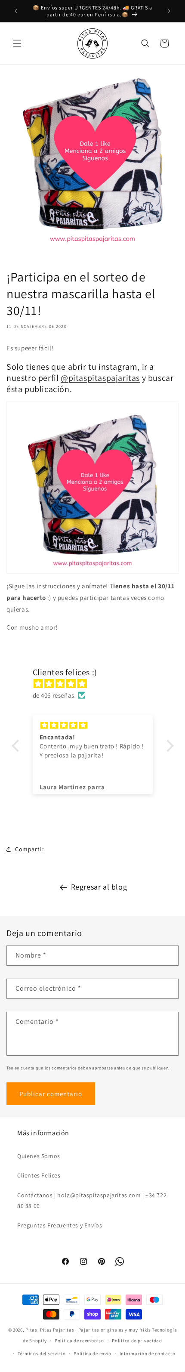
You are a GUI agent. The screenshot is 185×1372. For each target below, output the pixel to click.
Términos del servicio (42, 1353)
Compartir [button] (29, 849)
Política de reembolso (79, 1341)
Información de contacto (148, 1353)
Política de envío (92, 1353)
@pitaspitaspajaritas (100, 377)
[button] (17, 43)
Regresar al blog (99, 887)
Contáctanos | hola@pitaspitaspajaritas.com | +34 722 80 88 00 (91, 1200)
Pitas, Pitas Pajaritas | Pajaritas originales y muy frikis (88, 1330)
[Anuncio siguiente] (169, 11)
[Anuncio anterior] (15, 11)
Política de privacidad (137, 1341)
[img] (97, 683)
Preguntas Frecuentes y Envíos (59, 1225)
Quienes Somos (38, 1156)
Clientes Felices (39, 1175)
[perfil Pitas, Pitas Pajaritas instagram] (92, 488)
